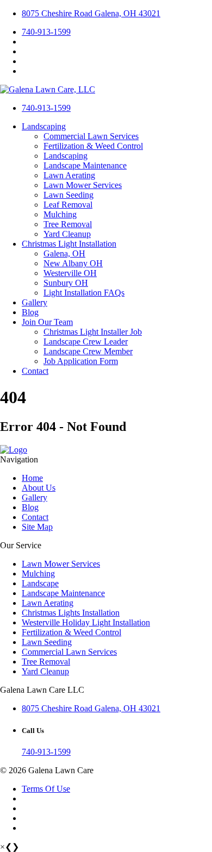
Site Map (37, 526)
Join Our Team (47, 322)
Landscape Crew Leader (85, 341)
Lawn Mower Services (82, 185)
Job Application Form (80, 361)
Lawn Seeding (68, 194)
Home (32, 478)
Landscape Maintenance (85, 165)
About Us (38, 487)
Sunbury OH (65, 282)
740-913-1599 (46, 31)
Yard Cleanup (67, 234)
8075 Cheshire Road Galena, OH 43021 (91, 13)
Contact (35, 370)
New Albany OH (73, 263)
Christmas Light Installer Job (92, 331)
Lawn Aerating (69, 175)
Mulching (60, 214)
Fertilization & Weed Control (93, 146)
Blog (30, 312)
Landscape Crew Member (88, 351)
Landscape (40, 583)
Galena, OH (64, 253)
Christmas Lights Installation (71, 612)
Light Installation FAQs (83, 292)
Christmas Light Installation (69, 243)
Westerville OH (70, 273)
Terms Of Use (46, 788)
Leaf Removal (67, 204)
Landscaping (44, 126)
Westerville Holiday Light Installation (86, 622)
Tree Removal (67, 224)
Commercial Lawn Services (91, 136)
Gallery (34, 302)
